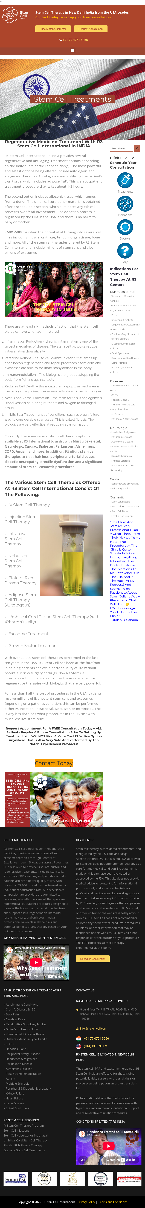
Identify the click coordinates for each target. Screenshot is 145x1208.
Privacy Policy (86, 1202)
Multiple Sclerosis (120, 460)
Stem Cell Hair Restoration (125, 506)
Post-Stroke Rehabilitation (124, 446)
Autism (115, 451)
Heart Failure (128, 404)
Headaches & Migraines (123, 432)
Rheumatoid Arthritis (122, 320)
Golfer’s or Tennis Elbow (123, 305)
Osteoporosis (118, 329)
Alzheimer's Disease (122, 441)
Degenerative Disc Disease (125, 358)
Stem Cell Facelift (120, 501)
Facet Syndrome (120, 353)
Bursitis (115, 315)
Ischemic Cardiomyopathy (125, 483)
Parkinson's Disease (121, 437)
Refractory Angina (120, 488)
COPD (114, 395)
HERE (124, 158)
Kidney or (116, 404)
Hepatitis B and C (120, 400)
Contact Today (54, 763)
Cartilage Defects (120, 339)
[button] (73, 50)
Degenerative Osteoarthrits (125, 324)
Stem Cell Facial (119, 511)
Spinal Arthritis (119, 362)
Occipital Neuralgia (121, 456)
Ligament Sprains (120, 310)
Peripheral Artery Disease (124, 419)
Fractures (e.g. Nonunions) (125, 334)
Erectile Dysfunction (122, 516)
